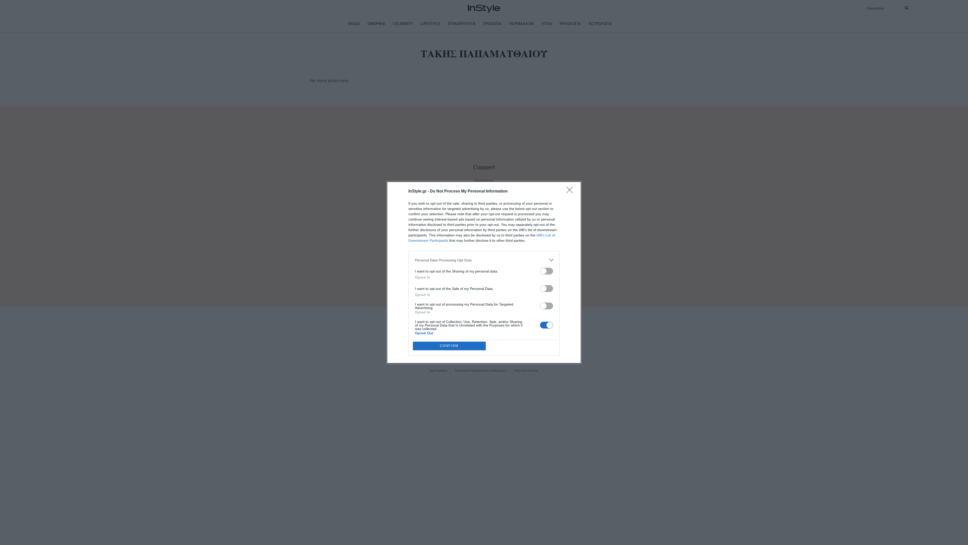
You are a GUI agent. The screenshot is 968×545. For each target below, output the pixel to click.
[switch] (546, 271)
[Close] (571, 191)
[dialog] (484, 272)
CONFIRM (449, 346)
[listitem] (484, 260)
